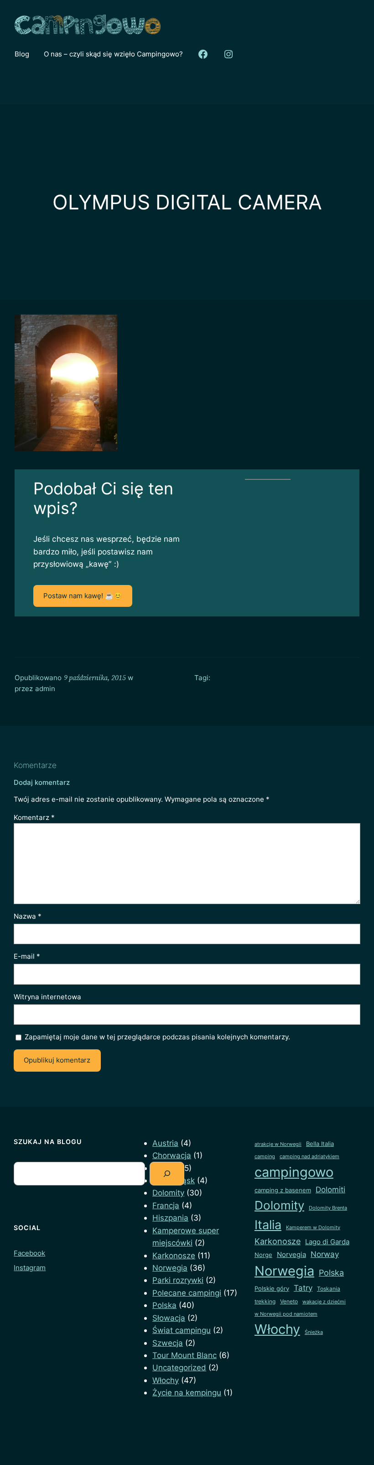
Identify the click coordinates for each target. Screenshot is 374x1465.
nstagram (31, 1267)
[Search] (167, 1174)
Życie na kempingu (186, 1392)
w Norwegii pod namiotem (286, 1314)
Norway (325, 1254)
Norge (263, 1254)
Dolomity (168, 1192)
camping (265, 1157)
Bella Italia (320, 1143)
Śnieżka (314, 1332)
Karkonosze (173, 1255)
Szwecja (167, 1343)
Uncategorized (179, 1367)
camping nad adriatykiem (309, 1157)
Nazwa (28, 916)
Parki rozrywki (177, 1280)
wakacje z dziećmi (324, 1302)
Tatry (303, 1287)
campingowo (294, 1172)
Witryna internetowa (47, 996)
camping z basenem (283, 1190)
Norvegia (291, 1255)
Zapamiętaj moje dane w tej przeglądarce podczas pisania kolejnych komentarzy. (157, 1037)
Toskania (328, 1288)
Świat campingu (181, 1330)
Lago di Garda (327, 1242)
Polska (164, 1305)
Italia (268, 1224)
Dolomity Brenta (328, 1208)
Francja (165, 1205)
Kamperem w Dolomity (313, 1228)
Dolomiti (330, 1189)
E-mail (27, 956)
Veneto (289, 1301)
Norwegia (169, 1267)
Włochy (165, 1380)
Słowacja (168, 1318)
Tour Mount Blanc (184, 1355)
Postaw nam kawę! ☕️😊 (82, 595)
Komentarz (34, 817)
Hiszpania (170, 1217)
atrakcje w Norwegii (278, 1144)
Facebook (29, 1253)
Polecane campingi (186, 1292)
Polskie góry (272, 1288)
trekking (265, 1301)
